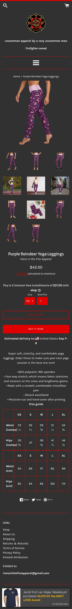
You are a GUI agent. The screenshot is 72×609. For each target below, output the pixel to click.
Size (30, 294)
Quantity (42, 294)
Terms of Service (14, 548)
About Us (9, 534)
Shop (6, 529)
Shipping (21, 273)
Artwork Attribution (15, 557)
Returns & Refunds (15, 543)
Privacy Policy (11, 552)
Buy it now (36, 328)
